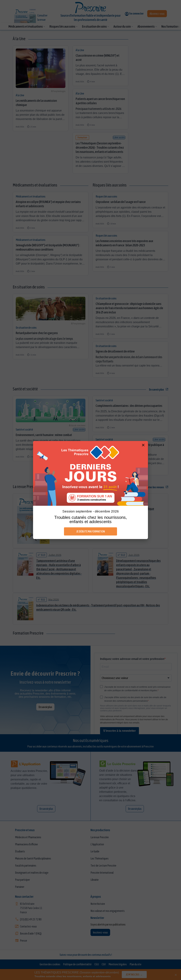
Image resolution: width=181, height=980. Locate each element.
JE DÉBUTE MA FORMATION (90, 531)
